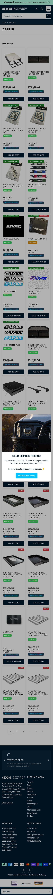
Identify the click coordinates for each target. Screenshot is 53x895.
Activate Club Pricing (26, 476)
